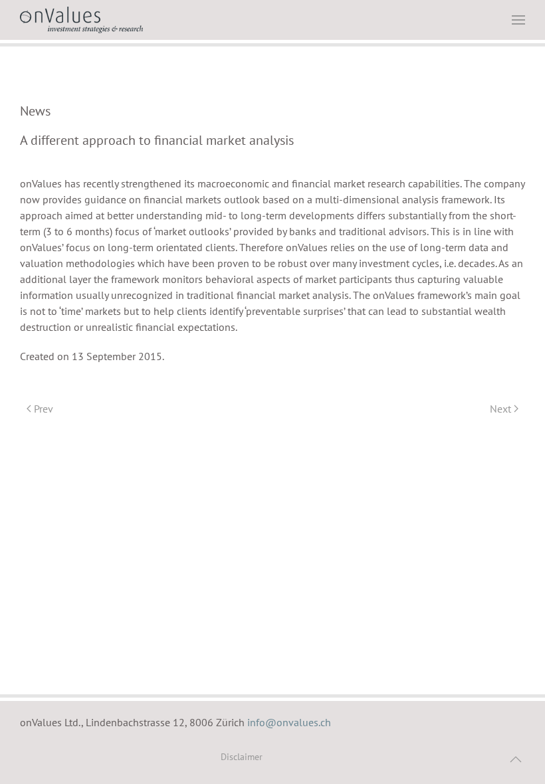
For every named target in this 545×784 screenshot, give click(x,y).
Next (500, 408)
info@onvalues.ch (289, 722)
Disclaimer (242, 757)
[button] (518, 20)
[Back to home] (81, 20)
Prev (43, 408)
